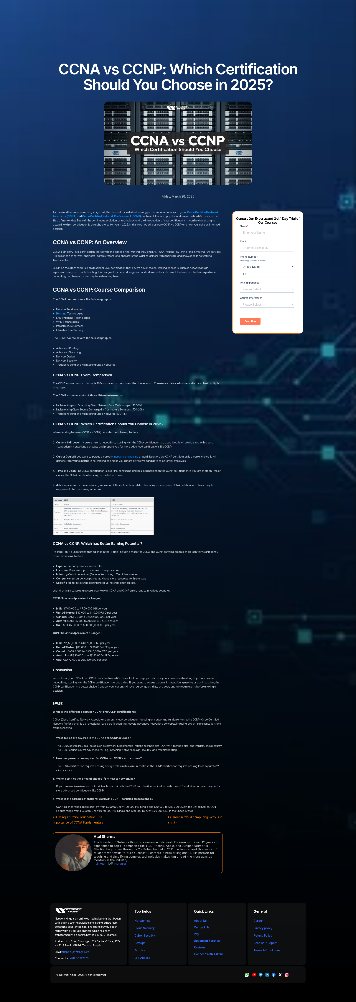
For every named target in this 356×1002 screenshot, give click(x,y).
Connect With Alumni (208, 954)
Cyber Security (144, 935)
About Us (200, 920)
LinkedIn (101, 863)
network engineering (126, 456)
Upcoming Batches (207, 941)
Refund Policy (262, 935)
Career (258, 920)
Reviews (199, 947)
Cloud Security (144, 928)
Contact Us (201, 927)
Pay (196, 934)
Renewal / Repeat (265, 943)
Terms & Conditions (267, 950)
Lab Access (142, 958)
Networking (142, 920)
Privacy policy (262, 928)
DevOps (139, 943)
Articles (139, 950)
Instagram (121, 863)
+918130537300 (79, 958)
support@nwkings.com (75, 951)
